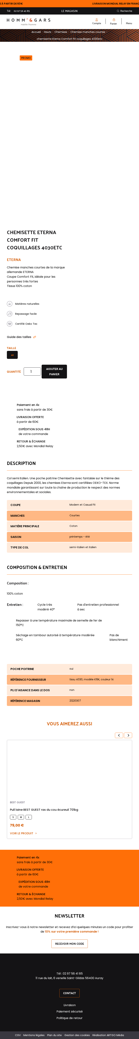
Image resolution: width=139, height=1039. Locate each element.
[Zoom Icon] (45, 55)
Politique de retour (69, 1018)
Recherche (126, 11)
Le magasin (69, 11)
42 (12, 355)
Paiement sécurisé (69, 1011)
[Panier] (113, 19)
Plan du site (54, 1035)
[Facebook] (64, 984)
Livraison (70, 1005)
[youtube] (74, 984)
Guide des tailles (19, 337)
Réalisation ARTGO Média (108, 1035)
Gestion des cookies (77, 1035)
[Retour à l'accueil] (38, 21)
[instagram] (69, 984)
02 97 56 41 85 (22, 11)
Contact (69, 993)
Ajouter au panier (54, 371)
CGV (18, 1035)
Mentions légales (34, 1035)
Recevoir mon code (69, 943)
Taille (11, 348)
